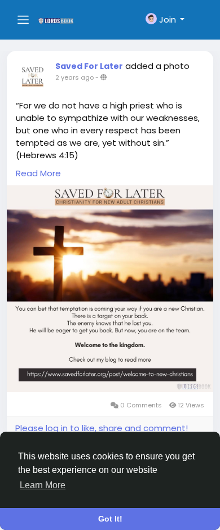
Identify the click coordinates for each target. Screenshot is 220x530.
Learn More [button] (42, 485)
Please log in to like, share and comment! (101, 428)
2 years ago (74, 77)
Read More (38, 173)
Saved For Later (89, 66)
